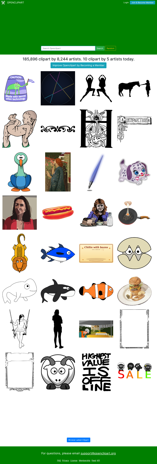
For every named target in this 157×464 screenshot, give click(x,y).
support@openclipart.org (98, 453)
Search (100, 48)
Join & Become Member (142, 2)
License (73, 460)
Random (110, 48)
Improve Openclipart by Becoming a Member (78, 65)
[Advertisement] (78, 26)
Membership (84, 460)
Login (126, 2)
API (98, 460)
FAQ (59, 460)
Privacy (65, 460)
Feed (94, 460)
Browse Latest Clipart (78, 440)
